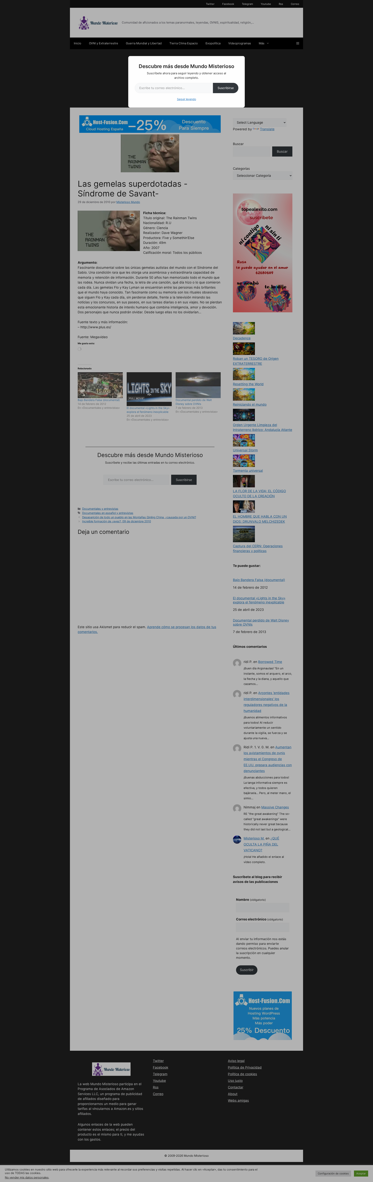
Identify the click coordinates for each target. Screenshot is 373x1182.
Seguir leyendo (186, 99)
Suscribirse (226, 88)
